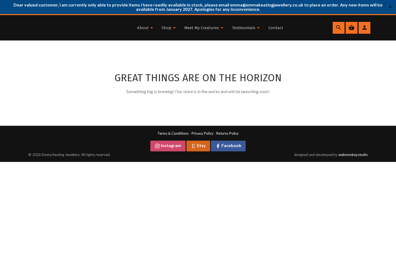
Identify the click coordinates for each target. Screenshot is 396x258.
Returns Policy (227, 133)
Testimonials (244, 27)
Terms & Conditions (173, 133)
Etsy (201, 145)
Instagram (170, 145)
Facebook (231, 145)
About (143, 27)
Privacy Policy (202, 133)
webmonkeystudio (353, 154)
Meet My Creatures (202, 27)
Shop (167, 27)
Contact (275, 27)
